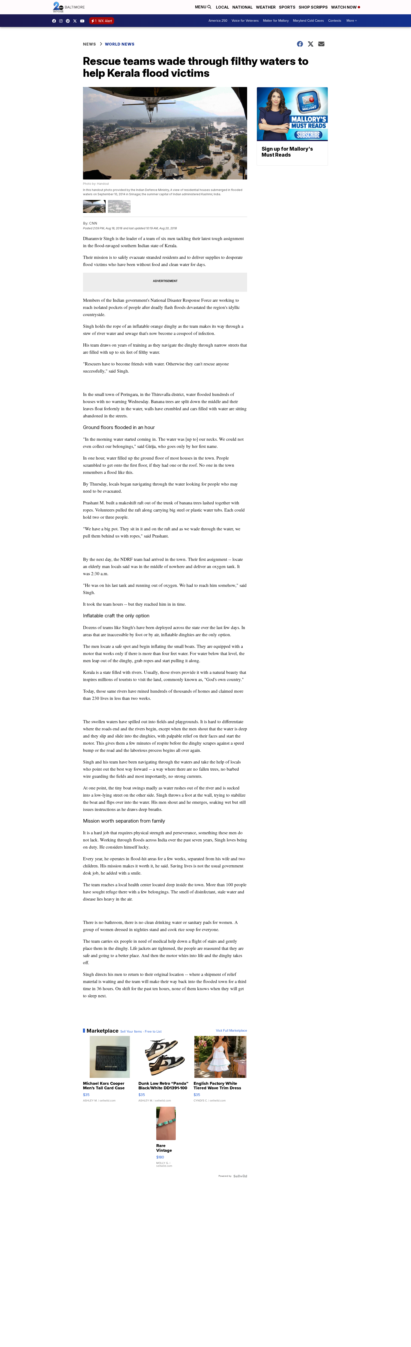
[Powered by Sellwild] (240, 1176)
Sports (287, 7)
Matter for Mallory (276, 20)
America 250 (218, 20)
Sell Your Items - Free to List (140, 1031)
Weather (266, 7)
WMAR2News (69, 21)
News (89, 44)
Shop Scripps (313, 7)
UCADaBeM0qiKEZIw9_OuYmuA (83, 21)
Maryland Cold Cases (308, 20)
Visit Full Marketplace (231, 1030)
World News (120, 44)
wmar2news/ (55, 21)
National (242, 7)
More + (352, 20)
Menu (201, 7)
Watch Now (344, 7)
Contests (334, 20)
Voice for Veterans (245, 20)
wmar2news (62, 21)
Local (222, 7)
